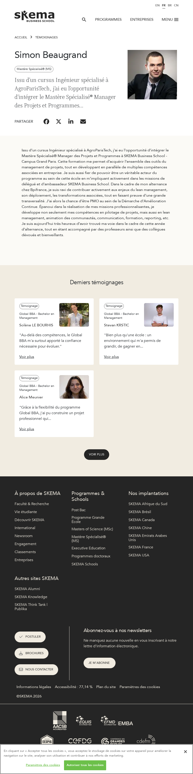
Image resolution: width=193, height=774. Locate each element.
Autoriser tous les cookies (85, 765)
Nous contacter (39, 669)
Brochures (34, 653)
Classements (25, 552)
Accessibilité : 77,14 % (73, 686)
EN (157, 5)
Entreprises (141, 19)
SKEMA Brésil (140, 512)
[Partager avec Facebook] (46, 121)
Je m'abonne (99, 663)
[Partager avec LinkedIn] (71, 121)
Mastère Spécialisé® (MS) (89, 539)
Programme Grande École (88, 519)
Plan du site (106, 686)
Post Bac (79, 510)
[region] (96, 759)
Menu (167, 19)
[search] (84, 19)
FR (163, 5)
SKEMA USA (139, 555)
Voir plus (96, 454)
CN (176, 5)
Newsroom (24, 536)
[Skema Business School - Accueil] (35, 17)
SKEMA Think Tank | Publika (31, 607)
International (25, 528)
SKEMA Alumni (27, 589)
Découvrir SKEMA (29, 520)
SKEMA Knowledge (31, 597)
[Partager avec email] (83, 121)
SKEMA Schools (85, 564)
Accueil (21, 37)
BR (170, 5)
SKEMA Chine (140, 528)
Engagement (25, 544)
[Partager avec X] (58, 121)
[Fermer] (185, 751)
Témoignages (46, 37)
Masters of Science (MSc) (92, 529)
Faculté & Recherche (32, 504)
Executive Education (88, 548)
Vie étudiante (26, 512)
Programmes (108, 19)
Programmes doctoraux (91, 556)
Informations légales (33, 686)
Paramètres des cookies (43, 765)
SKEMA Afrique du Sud (148, 504)
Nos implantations (149, 493)
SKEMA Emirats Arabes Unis (148, 538)
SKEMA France (141, 547)
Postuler (33, 637)
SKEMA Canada (142, 520)
